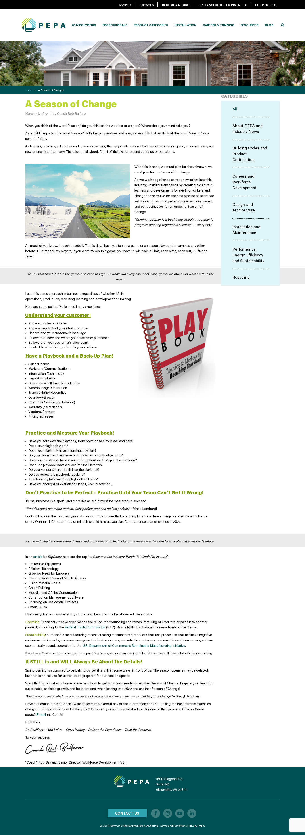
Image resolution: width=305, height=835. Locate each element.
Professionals (114, 25)
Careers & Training (218, 25)
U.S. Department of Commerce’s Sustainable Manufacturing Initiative (133, 645)
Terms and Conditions (173, 825)
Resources (249, 25)
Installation (185, 25)
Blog (269, 25)
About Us (125, 5)
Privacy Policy (197, 825)
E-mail (41, 714)
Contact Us (146, 5)
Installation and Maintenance (246, 229)
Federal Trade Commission (85, 627)
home (28, 90)
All (234, 108)
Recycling (241, 277)
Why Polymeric (84, 25)
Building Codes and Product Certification (249, 153)
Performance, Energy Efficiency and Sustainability (248, 254)
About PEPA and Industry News (247, 128)
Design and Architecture (243, 207)
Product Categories (151, 25)
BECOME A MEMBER (176, 5)
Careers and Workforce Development (244, 181)
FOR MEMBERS (265, 5)
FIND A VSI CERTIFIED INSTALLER (223, 5)
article (37, 556)
